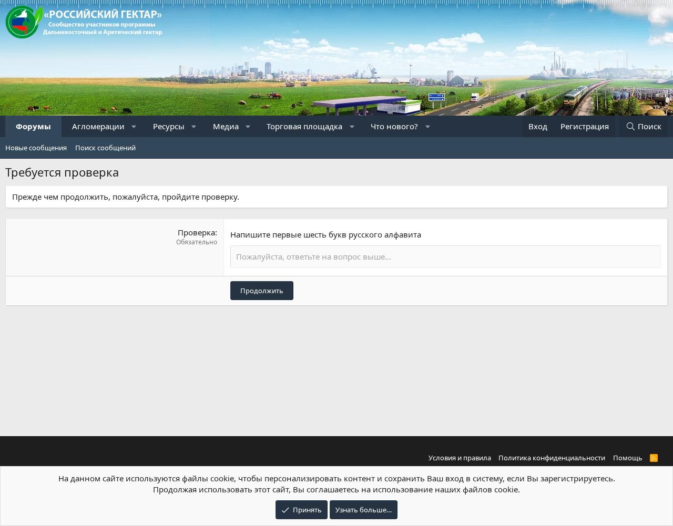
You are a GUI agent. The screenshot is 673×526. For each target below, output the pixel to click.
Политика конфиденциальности (551, 457)
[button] (134, 126)
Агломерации (98, 126)
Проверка (196, 232)
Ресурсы (169, 126)
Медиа (226, 126)
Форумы (33, 126)
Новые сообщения (36, 147)
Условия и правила (460, 457)
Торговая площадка (304, 126)
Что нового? (394, 126)
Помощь (628, 457)
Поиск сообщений (105, 147)
